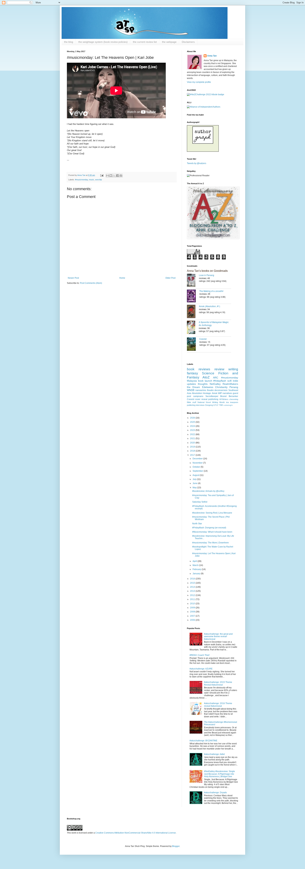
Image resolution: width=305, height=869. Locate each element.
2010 (193, 603)
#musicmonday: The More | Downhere (210, 542)
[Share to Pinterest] (121, 175)
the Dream (193, 387)
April (195, 561)
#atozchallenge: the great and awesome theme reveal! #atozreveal (218, 636)
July (195, 479)
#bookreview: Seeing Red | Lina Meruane (212, 513)
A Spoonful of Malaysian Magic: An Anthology (214, 324)
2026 (193, 418)
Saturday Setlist (199, 502)
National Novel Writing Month (211, 402)
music (91, 180)
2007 (193, 616)
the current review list (145, 41)
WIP (220, 393)
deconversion (221, 390)
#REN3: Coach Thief (199, 655)
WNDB (190, 390)
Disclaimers (188, 41)
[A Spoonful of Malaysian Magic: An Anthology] (193, 328)
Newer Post (73, 278)
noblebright (228, 405)
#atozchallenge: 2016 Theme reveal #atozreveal (218, 704)
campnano (198, 396)
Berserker (233, 396)
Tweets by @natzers (196, 163)
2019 (193, 447)
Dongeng (209, 405)
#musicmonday (81, 180)
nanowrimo (200, 390)
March (196, 565)
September (198, 471)
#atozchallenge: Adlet (214, 754)
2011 (193, 599)
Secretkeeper (211, 396)
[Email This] (107, 175)
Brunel (223, 396)
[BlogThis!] (111, 175)
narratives (227, 393)
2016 (193, 578)
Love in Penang (206, 275)
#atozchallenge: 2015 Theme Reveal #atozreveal (218, 683)
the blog (68, 41)
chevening (233, 399)
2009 (193, 607)
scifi (229, 380)
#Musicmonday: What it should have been (212, 532)
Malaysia (192, 380)
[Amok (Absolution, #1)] (193, 312)
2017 (193, 455)
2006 (193, 620)
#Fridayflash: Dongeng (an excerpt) (209, 527)
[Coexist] (193, 344)
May (195, 487)
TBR (221, 405)
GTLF (216, 405)
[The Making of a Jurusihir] (193, 296)
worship (98, 180)
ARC (215, 377)
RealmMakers (230, 383)
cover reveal (201, 399)
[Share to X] (114, 175)
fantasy (192, 373)
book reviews (198, 369)
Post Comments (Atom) (91, 283)
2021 (193, 438)
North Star (197, 523)
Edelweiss (207, 387)
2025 (193, 422)
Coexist (203, 338)
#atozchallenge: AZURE (201, 669)
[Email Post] (101, 175)
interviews (200, 405)
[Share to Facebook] (117, 175)
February (197, 569)
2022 (193, 434)
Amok (214, 393)
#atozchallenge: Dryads (215, 792)
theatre (210, 390)
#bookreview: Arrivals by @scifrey (208, 491)
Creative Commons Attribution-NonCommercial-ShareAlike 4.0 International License (135, 833)
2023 (193, 430)
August (196, 475)
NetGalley (215, 383)
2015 (193, 583)
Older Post (170, 278)
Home (122, 278)
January (197, 573)
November (198, 463)
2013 (193, 591)
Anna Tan (212, 56)
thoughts (203, 383)
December (198, 458)
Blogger (176, 846)
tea (227, 402)
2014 (193, 587)
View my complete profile (199, 82)
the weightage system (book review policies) (103, 41)
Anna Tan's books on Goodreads (207, 270)
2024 (193, 426)
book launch (205, 380)
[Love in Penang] (193, 281)
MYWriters (223, 399)
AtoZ (206, 377)
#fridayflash (219, 380)
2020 (193, 442)
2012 (193, 595)
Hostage (207, 393)
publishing (213, 399)
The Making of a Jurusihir (211, 290)
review (219, 369)
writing (233, 369)
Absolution (197, 393)
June (195, 483)
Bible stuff (191, 402)
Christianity (221, 387)
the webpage (169, 41)
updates (191, 383)
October (197, 467)
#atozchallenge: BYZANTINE (203, 740)
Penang (233, 387)
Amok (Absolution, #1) (209, 306)
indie (235, 380)
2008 (193, 611)
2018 (193, 451)
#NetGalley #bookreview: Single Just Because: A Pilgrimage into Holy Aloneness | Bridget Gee (219, 774)
